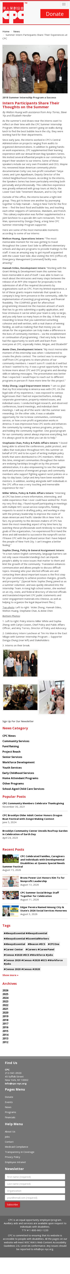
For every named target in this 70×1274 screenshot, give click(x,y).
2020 (5, 1012)
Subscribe (12, 1204)
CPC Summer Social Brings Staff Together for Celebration (39, 894)
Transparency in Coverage (19, 1151)
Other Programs (13, 783)
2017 (5, 1023)
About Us (10, 1131)
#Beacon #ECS (36, 944)
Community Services (15, 741)
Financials (10, 1117)
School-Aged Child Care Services (23, 789)
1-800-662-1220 (38, 1230)
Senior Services (12, 757)
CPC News (9, 736)
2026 (5, 990)
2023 (5, 1001)
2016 (5, 1027)
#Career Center (13, 949)
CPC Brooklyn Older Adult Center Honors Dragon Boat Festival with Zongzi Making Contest (32, 817)
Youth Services (12, 767)
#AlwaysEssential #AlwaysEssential (25, 933)
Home (5, 31)
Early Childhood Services (18, 773)
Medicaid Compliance (16, 1146)
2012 (5, 1042)
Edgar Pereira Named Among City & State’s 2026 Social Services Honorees (43, 908)
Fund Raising (10, 746)
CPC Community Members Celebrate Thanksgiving (33, 803)
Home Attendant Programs (20, 778)
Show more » (10, 975)
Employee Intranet (15, 1162)
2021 (5, 1009)
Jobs (7, 1136)
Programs (10, 1112)
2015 (5, 1031)
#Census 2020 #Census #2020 (22, 969)
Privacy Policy (12, 1156)
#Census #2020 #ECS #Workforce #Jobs (28, 954)
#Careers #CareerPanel (40, 949)
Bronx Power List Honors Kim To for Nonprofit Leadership (42, 879)
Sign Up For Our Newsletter (18, 721)
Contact (9, 1141)
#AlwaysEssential (14, 944)
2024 (5, 998)
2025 (5, 994)
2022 (5, 1005)
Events (9, 1102)
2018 (5, 1020)
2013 (5, 1038)
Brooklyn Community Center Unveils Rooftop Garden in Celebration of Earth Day (35, 832)
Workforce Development (18, 762)
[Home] (15, 12)
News (16, 31)
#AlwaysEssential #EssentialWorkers (26, 938)
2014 (5, 1035)
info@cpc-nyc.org (16, 1083)
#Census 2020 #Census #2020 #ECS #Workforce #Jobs (33, 962)
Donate (55, 13)
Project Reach (11, 751)
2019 (5, 1016)
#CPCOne (53, 944)
